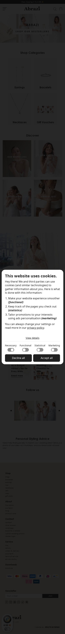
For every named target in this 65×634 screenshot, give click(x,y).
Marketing (54, 345)
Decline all (18, 358)
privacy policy (35, 328)
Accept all (47, 358)
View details (32, 338)
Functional (25, 345)
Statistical (39, 345)
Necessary (10, 345)
